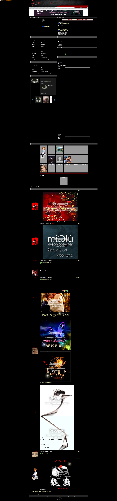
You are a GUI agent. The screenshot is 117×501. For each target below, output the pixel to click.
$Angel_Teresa (76, 164)
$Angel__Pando (84, 164)
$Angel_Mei (76, 145)
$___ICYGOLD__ (84, 155)
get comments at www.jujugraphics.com (46, 351)
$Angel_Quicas (84, 145)
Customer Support (44, 496)
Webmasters (71, 496)
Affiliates (85, 6)
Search (68, 6)
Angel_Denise (52, 155)
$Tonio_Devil (76, 155)
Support (82, 6)
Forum (80, 6)
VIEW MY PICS (47, 26)
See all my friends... (35, 186)
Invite (71, 6)
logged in (74, 19)
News (65, 6)
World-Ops (59, 496)
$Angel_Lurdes (51, 164)
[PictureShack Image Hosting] (65, 54)
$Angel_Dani (43, 155)
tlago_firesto (43, 145)
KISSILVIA (68, 155)
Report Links (78, 190)
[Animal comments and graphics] (40, 263)
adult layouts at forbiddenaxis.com (72, 50)
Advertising (67, 496)
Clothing (77, 6)
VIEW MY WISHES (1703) (64, 23)
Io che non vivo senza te (62, 29)
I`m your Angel (61, 27)
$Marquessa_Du (63, 177)
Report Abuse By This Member (38, 494)
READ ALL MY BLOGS (63, 30)
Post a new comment (46, 491)
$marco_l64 (59, 155)
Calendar (73, 6)
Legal (74, 496)
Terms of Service (50, 496)
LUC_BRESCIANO (60, 145)
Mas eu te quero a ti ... (62, 28)
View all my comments (36, 491)
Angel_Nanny (44, 164)
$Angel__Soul (68, 164)
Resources (63, 496)
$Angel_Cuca (60, 164)
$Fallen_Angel (68, 145)
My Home (62, 6)
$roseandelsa (48, 81)
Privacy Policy (55, 496)
